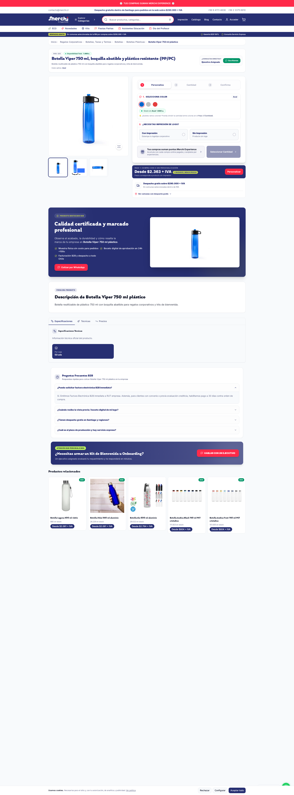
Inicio (54, 42)
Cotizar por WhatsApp (73, 267)
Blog (206, 19)
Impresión (183, 19)
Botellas (119, 42)
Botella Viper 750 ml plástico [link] (163, 42)
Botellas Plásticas (135, 42)
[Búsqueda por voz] (170, 19)
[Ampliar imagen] (119, 146)
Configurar (220, 790)
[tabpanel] (147, 343)
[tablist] (147, 321)
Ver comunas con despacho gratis (153, 194)
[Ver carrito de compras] (244, 19)
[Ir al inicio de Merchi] (58, 19)
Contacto (217, 19)
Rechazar (204, 790)
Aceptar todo (237, 790)
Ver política (131, 790)
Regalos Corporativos (71, 42)
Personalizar (234, 171)
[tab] (62, 321)
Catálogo (196, 19)
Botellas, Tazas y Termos (98, 42)
